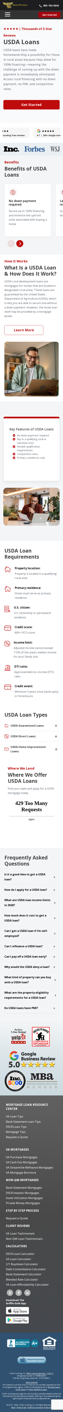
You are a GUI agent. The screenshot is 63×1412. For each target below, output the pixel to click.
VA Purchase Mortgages (21, 1157)
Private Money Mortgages (23, 1203)
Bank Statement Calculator (23, 1274)
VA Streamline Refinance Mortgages (29, 1167)
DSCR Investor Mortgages (22, 1193)
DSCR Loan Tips (16, 1127)
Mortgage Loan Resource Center (27, 1107)
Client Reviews (18, 1226)
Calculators (16, 1246)
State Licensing (31, 1382)
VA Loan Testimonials (20, 1233)
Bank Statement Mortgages (24, 1188)
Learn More (24, 330)
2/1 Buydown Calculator (22, 1264)
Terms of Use (21, 1407)
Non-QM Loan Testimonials (24, 1239)
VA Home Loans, (54, 1387)
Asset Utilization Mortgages (24, 1198)
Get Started (31, 104)
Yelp (10, 1293)
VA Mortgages (17, 1149)
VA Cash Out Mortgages (21, 1162)
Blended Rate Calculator (22, 1279)
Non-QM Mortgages (22, 1180)
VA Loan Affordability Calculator (27, 1284)
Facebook (18, 1293)
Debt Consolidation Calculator (26, 1269)
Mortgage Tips (16, 1132)
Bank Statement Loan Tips (23, 1122)
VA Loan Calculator (18, 1259)
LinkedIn (27, 1293)
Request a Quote (17, 1137)
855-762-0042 (51, 5)
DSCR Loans (20, 1389)
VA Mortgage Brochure (21, 1172)
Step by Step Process (22, 1211)
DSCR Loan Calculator (20, 1254)
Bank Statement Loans (38, 1389)
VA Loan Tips (14, 1116)
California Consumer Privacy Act (39, 1407)
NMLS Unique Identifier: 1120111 (39, 1373)
